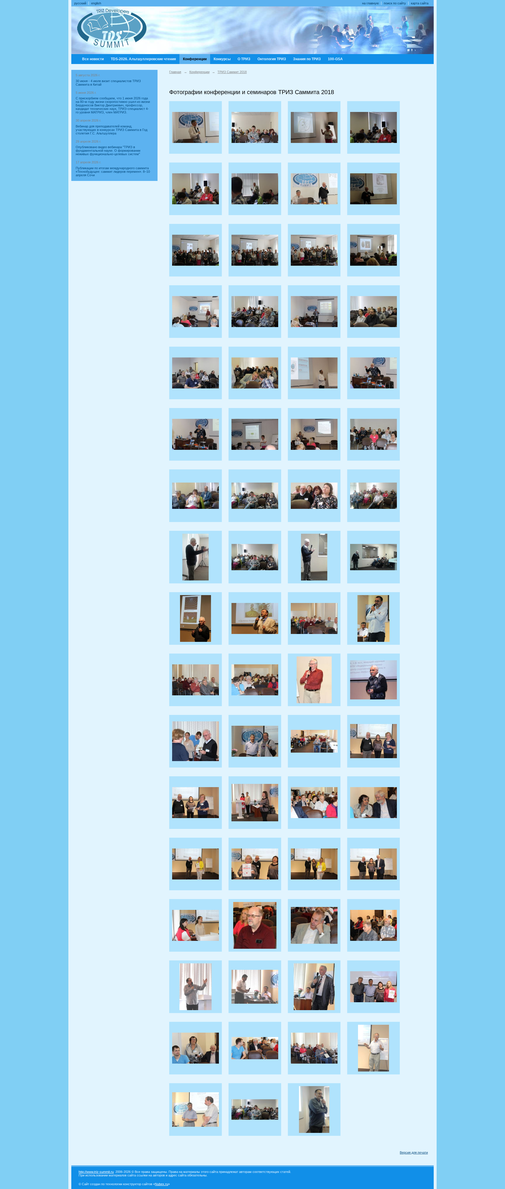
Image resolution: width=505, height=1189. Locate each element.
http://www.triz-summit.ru (96, 1172)
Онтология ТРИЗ (271, 59)
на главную (370, 3)
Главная (175, 72)
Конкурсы (222, 59)
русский (80, 3)
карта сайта (419, 3)
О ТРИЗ (244, 59)
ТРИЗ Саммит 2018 (232, 72)
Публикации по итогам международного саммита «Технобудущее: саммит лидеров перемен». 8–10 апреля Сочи (113, 171)
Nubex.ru (161, 1184)
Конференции (195, 59)
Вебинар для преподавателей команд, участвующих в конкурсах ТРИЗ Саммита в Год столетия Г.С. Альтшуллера (111, 130)
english (96, 3)
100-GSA (335, 59)
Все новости (93, 59)
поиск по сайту (395, 3)
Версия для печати (414, 1152)
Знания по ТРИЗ (307, 59)
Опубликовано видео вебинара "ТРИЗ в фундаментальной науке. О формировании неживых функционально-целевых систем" (108, 150)
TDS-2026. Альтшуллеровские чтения (143, 59)
